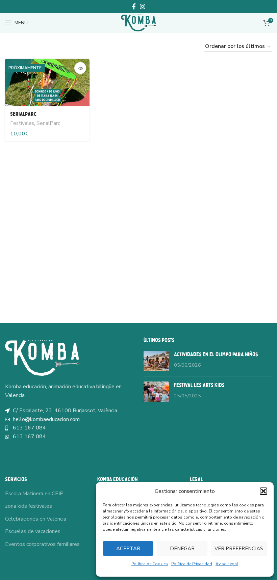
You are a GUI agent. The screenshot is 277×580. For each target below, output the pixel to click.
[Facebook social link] (134, 6)
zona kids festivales (28, 506)
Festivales (22, 123)
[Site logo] (138, 22)
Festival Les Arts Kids (199, 385)
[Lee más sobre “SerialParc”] (80, 68)
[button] (263, 491)
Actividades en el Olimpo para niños (216, 354)
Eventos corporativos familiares (42, 544)
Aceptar (128, 548)
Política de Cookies (149, 563)
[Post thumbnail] (156, 361)
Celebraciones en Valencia (35, 519)
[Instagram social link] (142, 6)
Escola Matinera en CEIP (34, 493)
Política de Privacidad (191, 563)
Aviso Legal (227, 563)
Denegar (182, 548)
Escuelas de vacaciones (32, 531)
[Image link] (42, 357)
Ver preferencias (239, 548)
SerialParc (23, 114)
